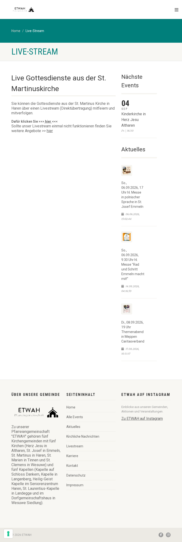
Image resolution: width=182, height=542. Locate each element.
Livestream (74, 446)
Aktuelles (73, 427)
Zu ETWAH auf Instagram (142, 418)
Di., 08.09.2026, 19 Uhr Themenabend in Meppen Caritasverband (132, 331)
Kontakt (72, 466)
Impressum (74, 485)
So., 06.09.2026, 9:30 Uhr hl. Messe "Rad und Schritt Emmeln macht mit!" (132, 264)
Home (15, 31)
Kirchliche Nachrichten (82, 436)
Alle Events (74, 417)
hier (48, 121)
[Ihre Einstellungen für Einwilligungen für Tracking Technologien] (8, 533)
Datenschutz (76, 475)
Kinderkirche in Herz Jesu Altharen (133, 120)
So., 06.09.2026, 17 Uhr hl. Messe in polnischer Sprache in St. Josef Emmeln (132, 194)
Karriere (72, 456)
